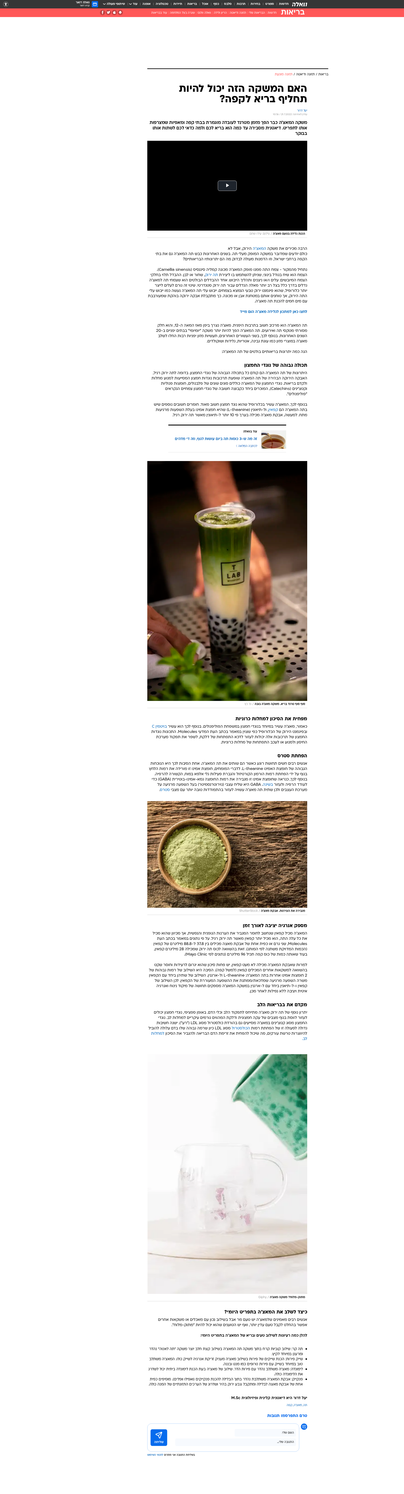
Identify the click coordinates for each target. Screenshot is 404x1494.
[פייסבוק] (102, 12)
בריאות (192, 4)
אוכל (205, 4)
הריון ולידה (220, 13)
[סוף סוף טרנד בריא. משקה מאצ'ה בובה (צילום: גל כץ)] (227, 584)
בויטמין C (159, 727)
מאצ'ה (298, 1405)
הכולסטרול (241, 1028)
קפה (289, 1405)
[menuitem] (281, 4)
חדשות (284, 4)
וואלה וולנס (204, 13)
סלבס (228, 4)
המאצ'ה (259, 249)
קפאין (273, 410)
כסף (216, 4)
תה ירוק (211, 275)
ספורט (269, 4)
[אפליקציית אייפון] (114, 12)
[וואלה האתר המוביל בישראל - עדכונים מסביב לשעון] (299, 4)
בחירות (255, 4)
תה (305, 1405)
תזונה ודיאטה (238, 13)
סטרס (165, 790)
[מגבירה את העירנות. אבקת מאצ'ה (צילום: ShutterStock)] (227, 858)
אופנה (146, 4)
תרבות (241, 4)
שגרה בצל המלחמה (182, 13)
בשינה (268, 785)
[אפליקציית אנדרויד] (120, 12)
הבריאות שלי (257, 13)
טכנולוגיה (162, 4)
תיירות (177, 4)
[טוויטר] (108, 12)
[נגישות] (5, 4)
